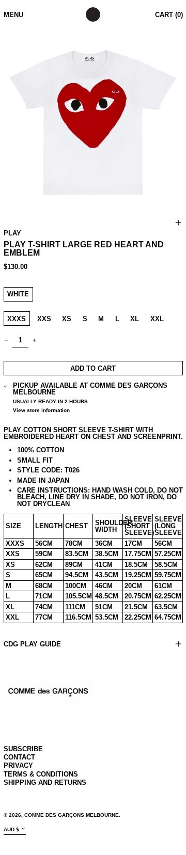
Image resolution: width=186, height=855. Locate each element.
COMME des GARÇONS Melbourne (71, 815)
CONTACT (19, 757)
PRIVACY (18, 765)
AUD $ (11, 829)
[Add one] (34, 340)
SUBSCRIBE (23, 749)
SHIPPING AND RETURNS (45, 782)
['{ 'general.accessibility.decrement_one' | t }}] (6, 340)
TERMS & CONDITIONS (41, 774)
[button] (93, 122)
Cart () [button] (169, 15)
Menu (13, 15)
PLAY (12, 233)
